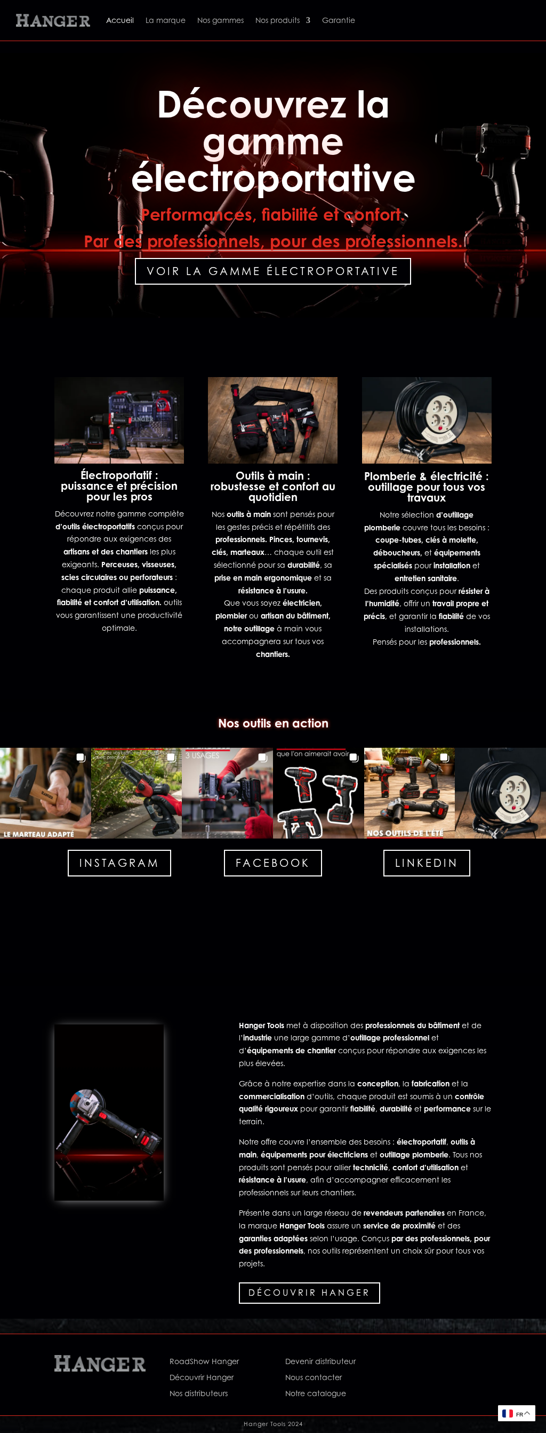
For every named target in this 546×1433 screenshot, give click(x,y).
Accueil (120, 20)
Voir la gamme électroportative (273, 271)
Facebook (273, 863)
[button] (45, 793)
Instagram (119, 863)
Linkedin (427, 863)
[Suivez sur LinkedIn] (451, 1363)
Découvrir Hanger (309, 1292)
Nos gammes (220, 20)
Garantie (338, 20)
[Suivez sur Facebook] (408, 1363)
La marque (166, 20)
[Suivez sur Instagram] (430, 1363)
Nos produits (277, 20)
